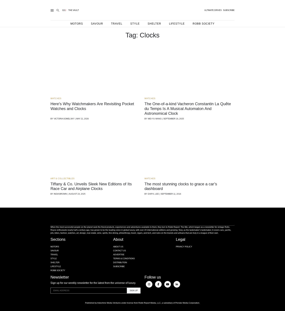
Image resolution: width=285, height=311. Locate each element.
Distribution (120, 262)
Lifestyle (177, 23)
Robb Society (204, 23)
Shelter (154, 23)
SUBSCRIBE (229, 10)
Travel (116, 23)
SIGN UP (134, 290)
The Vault (73, 10)
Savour (97, 23)
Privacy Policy (184, 247)
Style (135, 23)
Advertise (118, 254)
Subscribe (119, 266)
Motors (76, 23)
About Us (118, 247)
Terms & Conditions (124, 258)
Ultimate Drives (213, 10)
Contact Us (119, 250)
